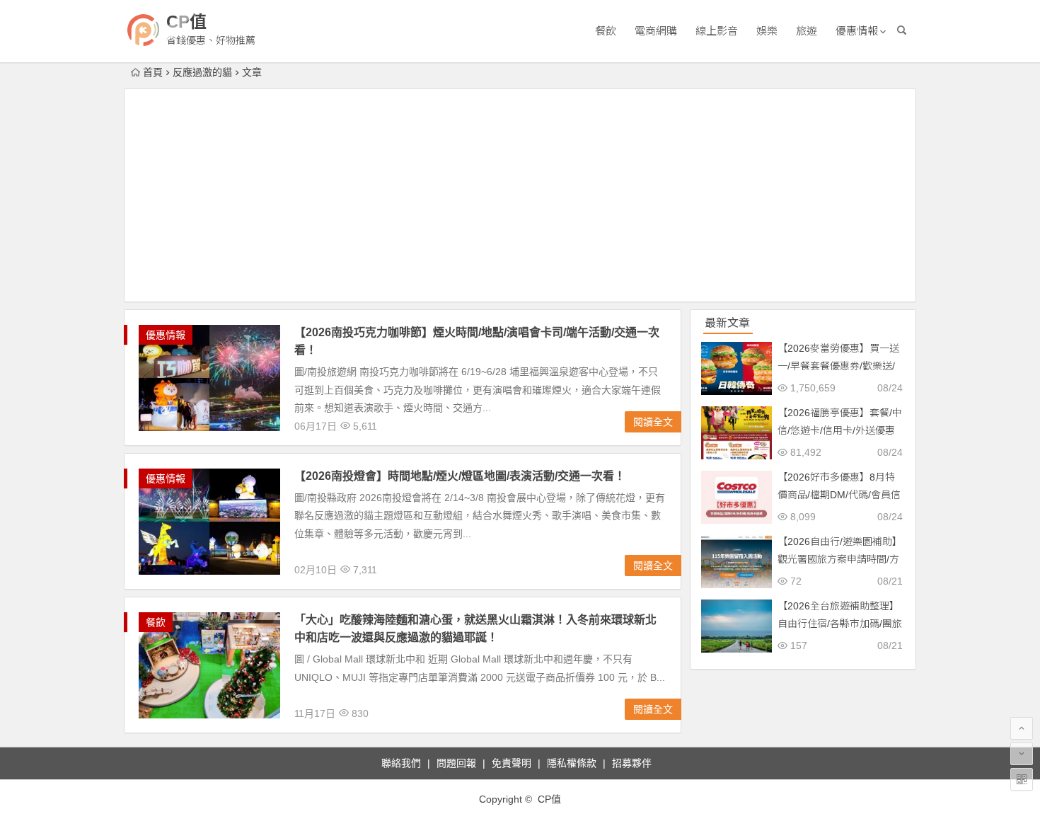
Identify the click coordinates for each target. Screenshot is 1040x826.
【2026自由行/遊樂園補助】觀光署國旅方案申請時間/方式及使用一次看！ (840, 559)
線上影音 (716, 31)
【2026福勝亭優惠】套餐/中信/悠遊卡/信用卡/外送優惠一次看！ (840, 430)
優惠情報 (857, 31)
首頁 (153, 72)
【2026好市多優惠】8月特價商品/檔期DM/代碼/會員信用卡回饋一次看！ (839, 494)
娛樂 (767, 31)
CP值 (186, 21)
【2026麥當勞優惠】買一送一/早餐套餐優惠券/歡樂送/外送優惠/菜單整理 (838, 366)
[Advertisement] (520, 195)
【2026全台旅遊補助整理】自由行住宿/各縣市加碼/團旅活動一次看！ (840, 623)
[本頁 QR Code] (1021, 779)
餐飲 (605, 31)
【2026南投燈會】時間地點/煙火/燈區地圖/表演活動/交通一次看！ (459, 476)
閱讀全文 (653, 422)
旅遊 (806, 31)
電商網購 (656, 31)
